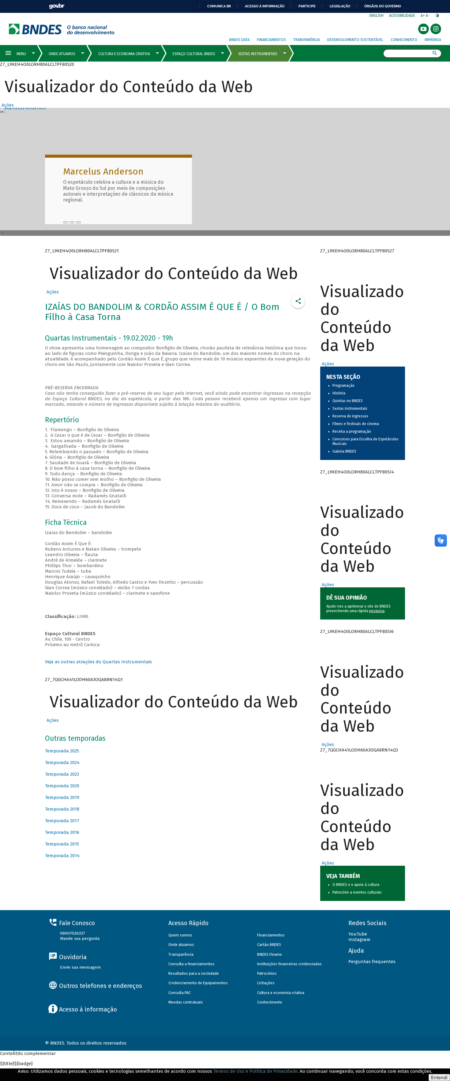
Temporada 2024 (62, 762)
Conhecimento (404, 40)
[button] (7, 105)
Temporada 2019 (62, 797)
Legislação (340, 6)
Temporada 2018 (62, 809)
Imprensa (433, 40)
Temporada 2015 (62, 844)
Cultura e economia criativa (280, 992)
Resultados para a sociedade (193, 973)
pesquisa (376, 611)
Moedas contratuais (185, 1002)
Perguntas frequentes (372, 961)
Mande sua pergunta (79, 938)
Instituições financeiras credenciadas (289, 964)
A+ (423, 15)
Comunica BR (219, 6)
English (376, 15)
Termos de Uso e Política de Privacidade (255, 1071)
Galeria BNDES (344, 451)
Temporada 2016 (62, 832)
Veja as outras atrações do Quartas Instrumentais (98, 662)
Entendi (439, 1077)
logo (61, 29)
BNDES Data (239, 40)
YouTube (357, 934)
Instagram (359, 939)
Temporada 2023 (62, 774)
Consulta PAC (179, 992)
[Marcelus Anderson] (65, 222)
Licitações (266, 983)
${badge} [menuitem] (16, 1063)
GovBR (56, 6)
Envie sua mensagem (80, 967)
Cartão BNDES (269, 944)
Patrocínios (267, 973)
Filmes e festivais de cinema (355, 424)
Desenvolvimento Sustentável (355, 40)
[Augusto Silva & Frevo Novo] (71, 222)
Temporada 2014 (62, 855)
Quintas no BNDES (347, 401)
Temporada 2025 (62, 751)
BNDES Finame (269, 954)
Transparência (306, 40)
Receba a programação (351, 431)
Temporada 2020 (62, 786)
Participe (307, 6)
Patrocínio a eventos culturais (357, 892)
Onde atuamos (181, 944)
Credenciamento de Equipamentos (198, 983)
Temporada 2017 (62, 820)
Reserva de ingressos (350, 416)
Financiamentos (271, 40)
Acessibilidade (402, 15)
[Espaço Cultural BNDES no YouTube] (78, 222)
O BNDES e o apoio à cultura (355, 885)
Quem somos (180, 935)
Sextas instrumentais (349, 408)
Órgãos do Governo (382, 6)
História (338, 393)
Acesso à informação (264, 6)
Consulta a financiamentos (191, 964)
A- (428, 15)
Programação (343, 385)
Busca (377, 54)
